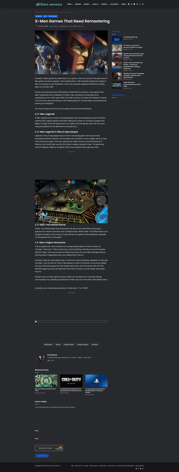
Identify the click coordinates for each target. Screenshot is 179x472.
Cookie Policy (103, 465)
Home (38, 12)
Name (37, 430)
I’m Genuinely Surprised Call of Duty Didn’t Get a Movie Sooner (71, 390)
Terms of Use (112, 465)
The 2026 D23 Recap (130, 37)
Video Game (69, 344)
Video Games (45, 12)
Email (37, 438)
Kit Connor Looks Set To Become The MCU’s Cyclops (133, 46)
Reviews (78, 4)
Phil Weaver (41, 26)
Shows (86, 4)
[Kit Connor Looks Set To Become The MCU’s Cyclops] (117, 47)
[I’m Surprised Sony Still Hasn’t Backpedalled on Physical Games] (96, 381)
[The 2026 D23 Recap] (117, 39)
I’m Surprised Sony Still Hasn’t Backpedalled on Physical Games (95, 390)
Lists (45, 16)
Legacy (95, 4)
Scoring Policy (139, 465)
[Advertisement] (71, 166)
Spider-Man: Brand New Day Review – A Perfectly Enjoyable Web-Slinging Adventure (133, 65)
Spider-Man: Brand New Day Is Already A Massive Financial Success (134, 56)
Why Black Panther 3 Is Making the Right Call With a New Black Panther (134, 75)
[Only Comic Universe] (49, 4)
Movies (104, 4)
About (123, 4)
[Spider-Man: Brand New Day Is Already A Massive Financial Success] (117, 56)
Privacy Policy (94, 465)
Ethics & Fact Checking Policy (125, 465)
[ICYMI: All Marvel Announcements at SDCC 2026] (117, 85)
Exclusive (114, 4)
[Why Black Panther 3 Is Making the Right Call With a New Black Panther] (117, 76)
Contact (86, 465)
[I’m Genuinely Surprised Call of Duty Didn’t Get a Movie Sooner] (71, 381)
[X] (50, 360)
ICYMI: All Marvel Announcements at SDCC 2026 (132, 84)
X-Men (95, 344)
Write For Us (79, 465)
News (69, 4)
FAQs (72, 465)
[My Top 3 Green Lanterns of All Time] (46, 381)
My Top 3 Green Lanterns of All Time (45, 390)
